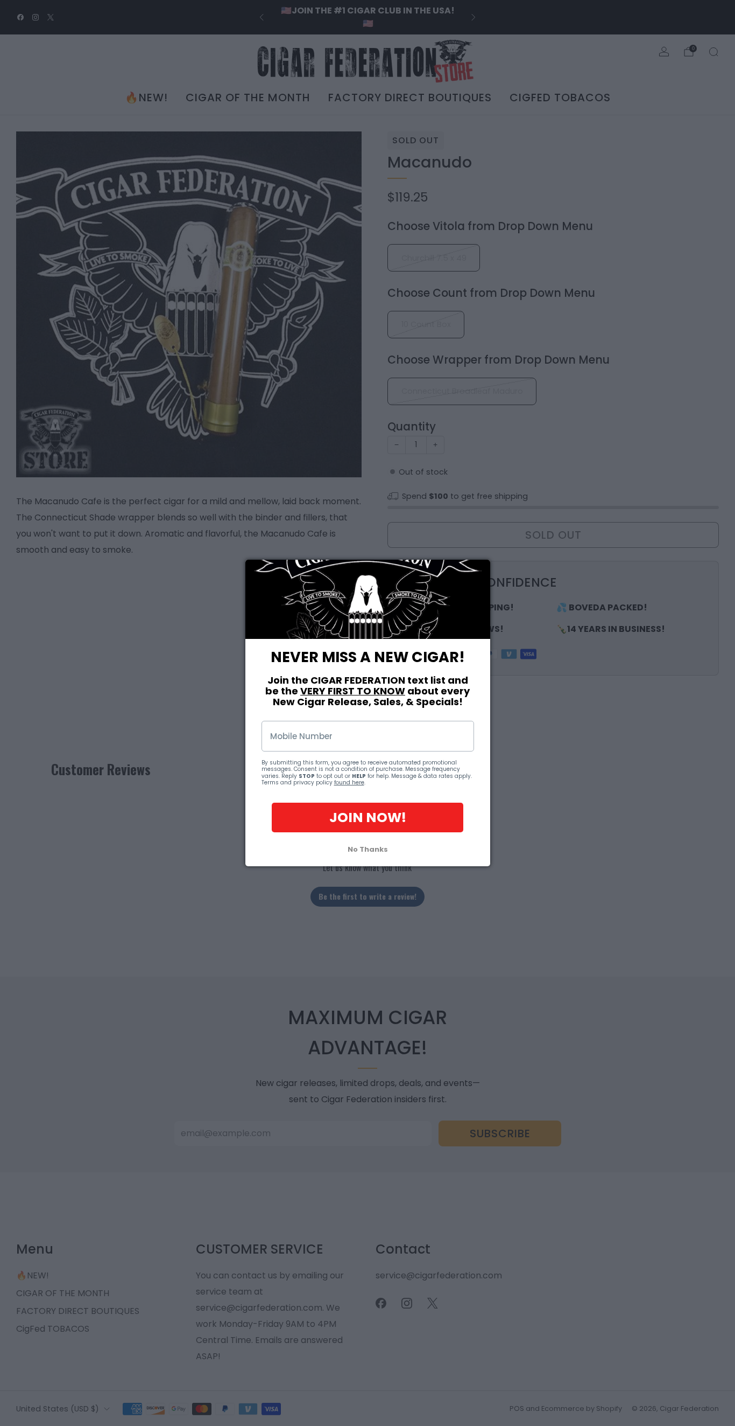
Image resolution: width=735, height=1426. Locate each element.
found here (349, 783)
